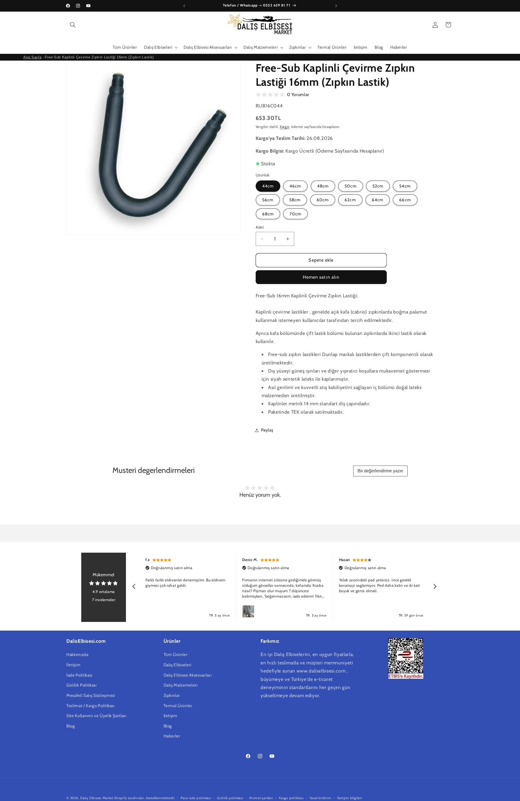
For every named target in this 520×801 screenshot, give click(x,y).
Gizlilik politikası (230, 798)
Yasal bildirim (321, 798)
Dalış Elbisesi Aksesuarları (188, 674)
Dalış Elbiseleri (178, 664)
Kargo (284, 126)
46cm (295, 186)
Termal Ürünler (178, 705)
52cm (378, 186)
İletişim (73, 664)
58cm (295, 200)
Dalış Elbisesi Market (96, 798)
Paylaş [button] (267, 430)
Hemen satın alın (321, 277)
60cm (323, 200)
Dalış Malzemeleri (181, 685)
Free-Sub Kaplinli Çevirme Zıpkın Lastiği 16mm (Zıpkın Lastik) (99, 57)
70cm (295, 213)
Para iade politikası (196, 798)
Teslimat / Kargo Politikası (90, 705)
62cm (350, 200)
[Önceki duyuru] (184, 5)
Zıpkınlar (172, 695)
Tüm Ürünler (176, 654)
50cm (350, 186)
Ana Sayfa (32, 57)
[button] (72, 24)
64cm (378, 200)
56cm (268, 200)
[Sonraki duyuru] (336, 5)
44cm (268, 186)
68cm (268, 213)
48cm (323, 186)
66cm (405, 200)
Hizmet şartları (261, 798)
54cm (405, 186)
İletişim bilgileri (349, 798)
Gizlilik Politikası (81, 685)
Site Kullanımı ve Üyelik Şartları (96, 715)
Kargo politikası (291, 798)
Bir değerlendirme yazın (380, 471)
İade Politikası (79, 674)
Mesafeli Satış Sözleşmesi (90, 695)
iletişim (170, 715)
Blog (70, 726)
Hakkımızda (77, 654)
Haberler (172, 736)
